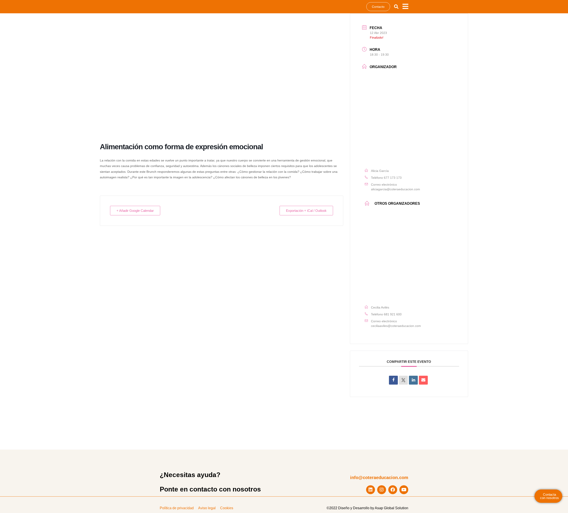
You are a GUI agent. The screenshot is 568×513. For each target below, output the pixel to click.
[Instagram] (381, 489)
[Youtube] (403, 489)
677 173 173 (393, 177)
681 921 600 (393, 314)
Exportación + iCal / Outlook (306, 210)
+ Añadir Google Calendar (135, 210)
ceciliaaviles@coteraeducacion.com (396, 326)
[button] (396, 7)
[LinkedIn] (413, 380)
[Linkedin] (370, 489)
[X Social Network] (403, 380)
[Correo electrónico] (423, 380)
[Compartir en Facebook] (393, 380)
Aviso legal (207, 508)
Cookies (226, 508)
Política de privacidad (177, 508)
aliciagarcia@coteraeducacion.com (395, 189)
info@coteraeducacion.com (379, 477)
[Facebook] (392, 489)
